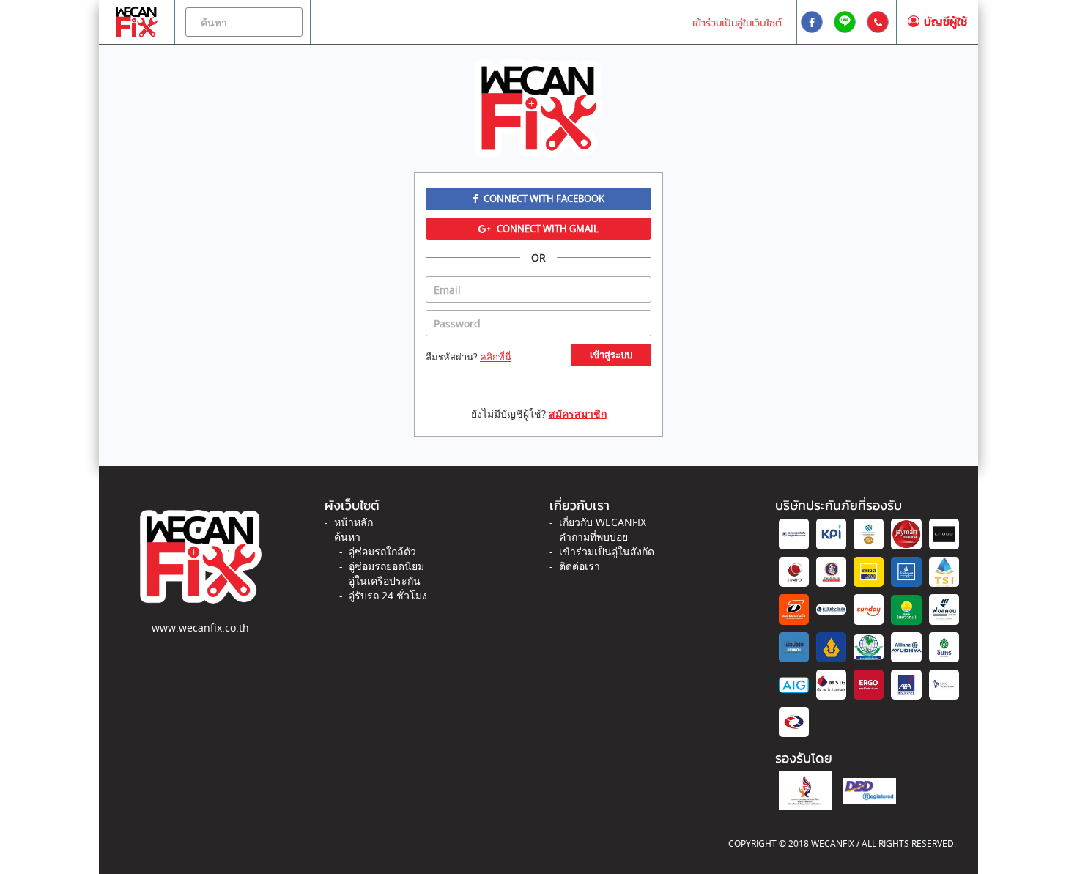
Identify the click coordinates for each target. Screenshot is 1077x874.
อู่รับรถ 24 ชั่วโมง (388, 595)
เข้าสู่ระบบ (611, 354)
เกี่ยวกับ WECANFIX (602, 522)
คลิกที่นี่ (495, 356)
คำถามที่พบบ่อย (593, 537)
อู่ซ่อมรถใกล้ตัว (382, 551)
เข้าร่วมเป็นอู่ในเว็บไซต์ (737, 23)
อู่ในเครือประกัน (385, 581)
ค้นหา (347, 537)
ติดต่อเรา (579, 566)
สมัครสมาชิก (578, 414)
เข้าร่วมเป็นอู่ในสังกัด (606, 551)
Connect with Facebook (542, 198)
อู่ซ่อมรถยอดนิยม (386, 566)
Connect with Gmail (547, 228)
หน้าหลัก (353, 522)
